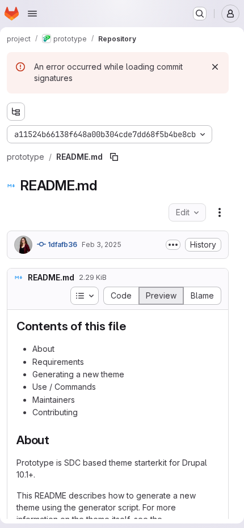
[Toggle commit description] (173, 245)
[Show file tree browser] (16, 112)
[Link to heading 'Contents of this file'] (132, 326)
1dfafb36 (61, 244)
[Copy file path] (114, 157)
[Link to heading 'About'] (55, 440)
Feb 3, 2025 (101, 244)
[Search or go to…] (200, 13)
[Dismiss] (215, 67)
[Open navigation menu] (32, 14)
